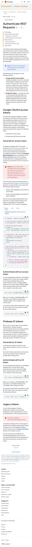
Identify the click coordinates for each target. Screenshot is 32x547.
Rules (12, 83)
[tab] (6, 208)
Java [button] (12, 208)
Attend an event (5, 497)
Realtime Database (21, 6)
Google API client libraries (20, 183)
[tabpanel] (16, 239)
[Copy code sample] (28, 217)
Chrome (3, 527)
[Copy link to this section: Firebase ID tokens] (24, 321)
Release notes (4, 510)
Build (6, 13)
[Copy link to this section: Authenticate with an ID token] (9, 362)
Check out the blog (5, 487)
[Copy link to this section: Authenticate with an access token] (9, 274)
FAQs (2, 515)
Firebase (5, 12)
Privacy (7, 540)
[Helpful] (12, 17)
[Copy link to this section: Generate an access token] (4, 143)
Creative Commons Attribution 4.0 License (15, 456)
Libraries (3, 478)
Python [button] (18, 208)
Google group (4, 508)
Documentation (6, 6)
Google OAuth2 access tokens (16, 148)
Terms (2, 540)
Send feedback (9, 19)
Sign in (28, 1)
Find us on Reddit (5, 489)
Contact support (5, 503)
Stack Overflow (4, 505)
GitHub (3, 481)
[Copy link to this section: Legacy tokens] (20, 404)
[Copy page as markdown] (21, 27)
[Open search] (21, 2)
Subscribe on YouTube (6, 494)
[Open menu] (2, 2)
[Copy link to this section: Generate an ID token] (23, 342)
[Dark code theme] (25, 217)
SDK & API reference (6, 474)
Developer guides (5, 471)
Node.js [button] (6, 208)
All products (4, 534)
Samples (3, 476)
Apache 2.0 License (20, 458)
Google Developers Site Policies (12, 459)
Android (3, 524)
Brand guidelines (5, 512)
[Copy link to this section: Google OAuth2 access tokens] (11, 113)
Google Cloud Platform (6, 531)
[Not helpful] (14, 17)
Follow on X (3, 492)
